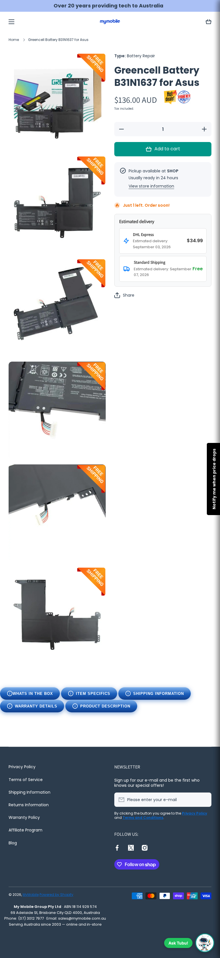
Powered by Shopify (56, 894)
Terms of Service (26, 779)
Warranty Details (36, 706)
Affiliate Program (25, 830)
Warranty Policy (24, 817)
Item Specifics (93, 693)
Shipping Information (158, 693)
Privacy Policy (22, 767)
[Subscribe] (204, 800)
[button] (208, 22)
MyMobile (31, 894)
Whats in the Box (33, 693)
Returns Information (29, 805)
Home (14, 40)
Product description (105, 706)
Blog (13, 842)
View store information (151, 186)
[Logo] (110, 21)
